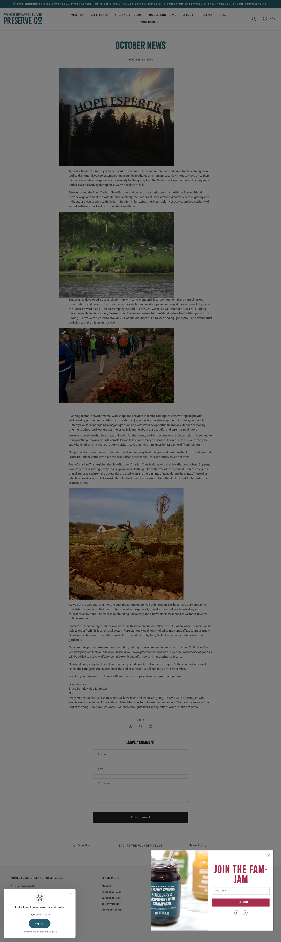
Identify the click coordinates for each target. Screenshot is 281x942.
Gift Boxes (99, 15)
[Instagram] (245, 912)
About (188, 15)
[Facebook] (236, 912)
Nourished (149, 22)
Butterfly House (110, 904)
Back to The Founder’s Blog (140, 845)
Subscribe (241, 902)
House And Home (162, 15)
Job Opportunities (112, 909)
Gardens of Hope (111, 898)
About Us (107, 886)
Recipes (207, 15)
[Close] (268, 855)
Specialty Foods (128, 15)
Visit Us (77, 15)
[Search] (265, 19)
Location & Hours (111, 892)
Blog (224, 15)
